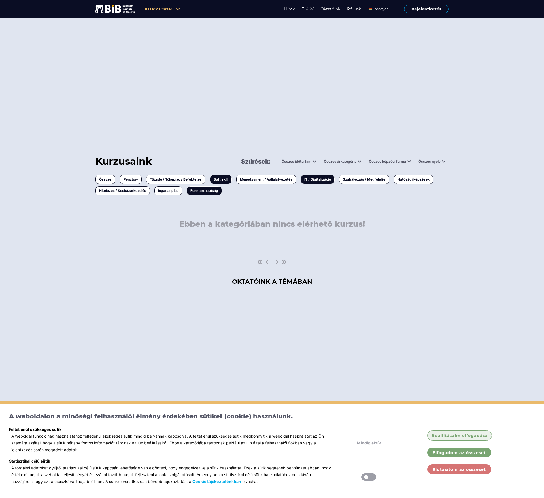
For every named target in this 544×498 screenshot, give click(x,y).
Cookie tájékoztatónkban (216, 481)
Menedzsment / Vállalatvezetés (266, 179)
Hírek (289, 9)
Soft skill (221, 179)
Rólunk (354, 9)
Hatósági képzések (414, 179)
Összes (105, 179)
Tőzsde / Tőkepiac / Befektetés (176, 179)
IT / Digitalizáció (317, 179)
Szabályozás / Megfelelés (364, 179)
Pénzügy (131, 179)
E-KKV (307, 9)
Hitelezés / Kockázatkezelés (122, 190)
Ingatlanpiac (168, 190)
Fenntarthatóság (204, 190)
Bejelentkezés (426, 9)
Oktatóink (330, 9)
